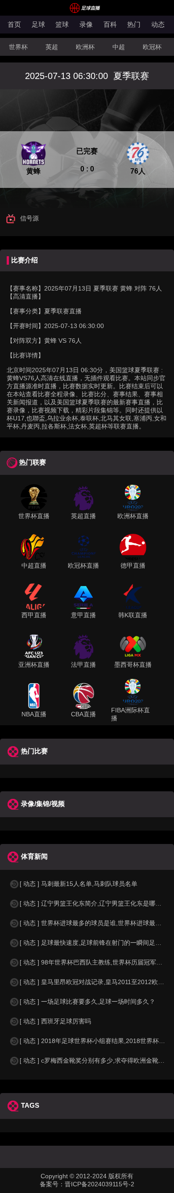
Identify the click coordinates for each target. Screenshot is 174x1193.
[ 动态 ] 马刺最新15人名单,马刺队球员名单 (78, 883)
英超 (52, 46)
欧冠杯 (152, 46)
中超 (118, 46)
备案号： (52, 1184)
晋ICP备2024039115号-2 (99, 1184)
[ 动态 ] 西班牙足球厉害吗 (55, 1021)
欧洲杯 (85, 46)
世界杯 (18, 46)
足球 (38, 24)
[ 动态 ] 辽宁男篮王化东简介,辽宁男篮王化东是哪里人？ (97, 903)
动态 (158, 24)
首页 (14, 24)
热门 (134, 24)
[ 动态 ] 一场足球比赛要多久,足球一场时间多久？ (87, 1001)
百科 (110, 24)
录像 (86, 24)
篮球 (62, 24)
